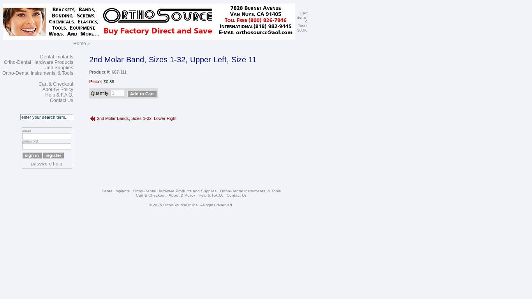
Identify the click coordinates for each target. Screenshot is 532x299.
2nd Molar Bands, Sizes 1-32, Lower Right (136, 118)
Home (79, 43)
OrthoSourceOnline (180, 205)
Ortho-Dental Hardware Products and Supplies (175, 191)
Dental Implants (56, 57)
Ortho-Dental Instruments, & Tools (37, 73)
